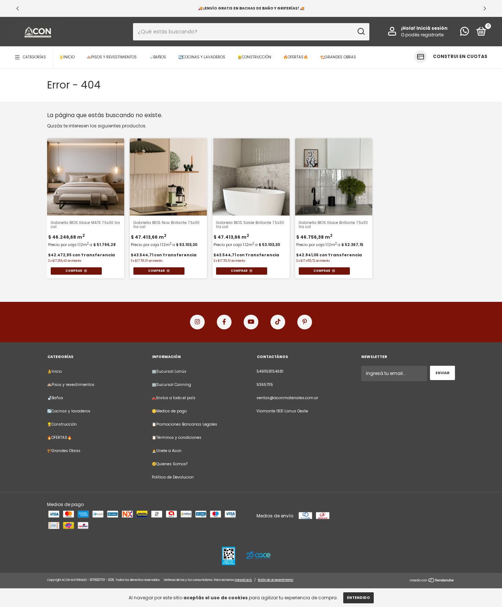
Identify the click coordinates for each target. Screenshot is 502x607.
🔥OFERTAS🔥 (295, 57)
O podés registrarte (422, 35)
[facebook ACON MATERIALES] (224, 322)
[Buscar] (361, 31)
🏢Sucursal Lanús (169, 371)
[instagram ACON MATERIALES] (197, 322)
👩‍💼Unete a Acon (167, 451)
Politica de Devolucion (173, 477)
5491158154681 (270, 371)
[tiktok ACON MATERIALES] (277, 322)
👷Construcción (254, 57)
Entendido (358, 597)
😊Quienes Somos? (169, 464)
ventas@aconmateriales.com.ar (287, 398)
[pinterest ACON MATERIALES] (304, 322)
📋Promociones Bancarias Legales (184, 424)
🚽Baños (157, 57)
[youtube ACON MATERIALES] (251, 322)
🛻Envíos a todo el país (174, 398)
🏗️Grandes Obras (338, 57)
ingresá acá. (243, 580)
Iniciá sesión (432, 28)
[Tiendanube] (432, 581)
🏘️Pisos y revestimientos (112, 57)
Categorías (34, 57)
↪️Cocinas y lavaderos (201, 57)
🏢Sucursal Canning (171, 384)
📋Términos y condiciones (176, 437)
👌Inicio (67, 57)
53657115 (265, 384)
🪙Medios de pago (169, 411)
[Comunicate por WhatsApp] (464, 33)
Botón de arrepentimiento (275, 580)
